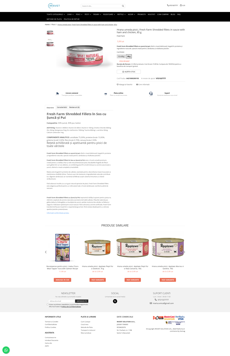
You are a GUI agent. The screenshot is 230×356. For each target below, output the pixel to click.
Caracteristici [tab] (62, 107)
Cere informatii (144, 84)
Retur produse (86, 333)
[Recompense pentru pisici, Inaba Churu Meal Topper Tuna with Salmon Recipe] (62, 247)
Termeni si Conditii (51, 322)
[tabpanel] (84, 56)
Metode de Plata (54, 19)
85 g (128, 56)
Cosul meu (84, 324)
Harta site (48, 343)
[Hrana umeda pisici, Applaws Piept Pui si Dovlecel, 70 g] (97, 247)
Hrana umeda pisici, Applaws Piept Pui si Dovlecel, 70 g (97, 267)
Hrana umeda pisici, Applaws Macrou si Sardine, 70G (168, 267)
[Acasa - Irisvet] (57, 6)
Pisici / (54, 24)
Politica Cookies (50, 327)
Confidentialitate (51, 324)
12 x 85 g (121, 56)
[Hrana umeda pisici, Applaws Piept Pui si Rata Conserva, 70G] (132, 247)
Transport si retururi (88, 330)
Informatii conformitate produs (58, 213)
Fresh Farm (121, 36)
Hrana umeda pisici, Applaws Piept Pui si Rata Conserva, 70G (132, 267)
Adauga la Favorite (125, 84)
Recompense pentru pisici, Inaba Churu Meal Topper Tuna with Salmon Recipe (62, 267)
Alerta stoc (130, 72)
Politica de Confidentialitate (71, 306)
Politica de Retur (71, 19)
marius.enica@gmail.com (163, 303)
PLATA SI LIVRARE (88, 317)
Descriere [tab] (50, 108)
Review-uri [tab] (74, 107)
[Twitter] (115, 301)
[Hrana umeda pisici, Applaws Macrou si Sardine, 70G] (167, 247)
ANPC (47, 346)
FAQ (179, 14)
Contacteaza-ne (50, 337)
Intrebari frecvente (51, 340)
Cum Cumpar (85, 322)
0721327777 (163, 300)
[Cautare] (123, 6)
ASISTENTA (49, 332)
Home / (48, 24)
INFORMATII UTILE (53, 317)
